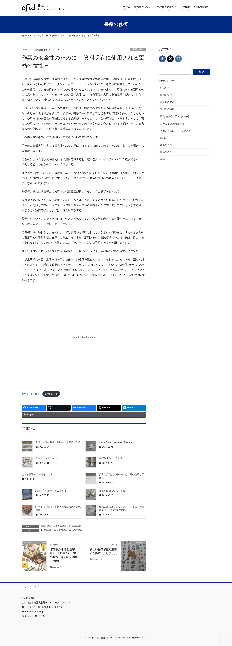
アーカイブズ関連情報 (172, 123)
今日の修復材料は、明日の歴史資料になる (58, 442)
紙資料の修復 (60, 526)
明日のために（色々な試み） (175, 130)
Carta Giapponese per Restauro (116, 442)
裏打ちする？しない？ (111, 458)
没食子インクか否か (46, 458)
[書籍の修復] (133, 553)
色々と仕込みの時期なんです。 (38, 474)
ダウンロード (51, 393)
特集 (162, 159)
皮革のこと (166, 145)
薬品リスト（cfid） (31, 393)
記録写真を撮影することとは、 (52, 490)
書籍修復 (48, 530)
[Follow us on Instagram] (178, 58)
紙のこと (165, 137)
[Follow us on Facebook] (162, 58)
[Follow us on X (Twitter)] (170, 58)
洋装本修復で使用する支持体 (114, 490)
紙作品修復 (77, 530)
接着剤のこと (167, 152)
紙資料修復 (62, 530)
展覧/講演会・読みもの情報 (174, 116)
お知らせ (165, 87)
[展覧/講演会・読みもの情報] (34, 553)
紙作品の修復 (75, 526)
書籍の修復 (138, 49)
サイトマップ (31, 586)
